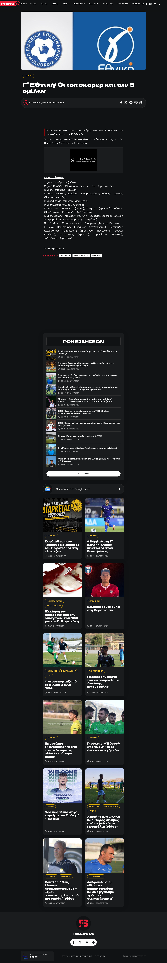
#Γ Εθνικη (65, 255)
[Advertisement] (87, 118)
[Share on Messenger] (130, 103)
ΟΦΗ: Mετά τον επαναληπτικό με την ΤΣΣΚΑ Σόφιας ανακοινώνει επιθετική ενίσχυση (84, 412)
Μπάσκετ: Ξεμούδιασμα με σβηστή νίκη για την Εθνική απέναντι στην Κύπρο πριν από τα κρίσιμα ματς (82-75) (85, 400)
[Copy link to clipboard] (140, 103)
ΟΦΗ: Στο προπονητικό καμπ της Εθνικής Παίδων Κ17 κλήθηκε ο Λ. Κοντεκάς (89, 460)
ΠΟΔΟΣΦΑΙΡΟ (79, 4)
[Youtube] (155, 4)
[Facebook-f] (146, 4)
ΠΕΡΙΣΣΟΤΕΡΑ (83, 474)
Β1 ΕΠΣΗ (55, 4)
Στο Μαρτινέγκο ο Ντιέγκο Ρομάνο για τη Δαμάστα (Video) (87, 448)
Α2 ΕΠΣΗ (44, 4)
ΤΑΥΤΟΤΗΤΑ (100, 956)
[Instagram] (151, 4)
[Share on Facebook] (121, 103)
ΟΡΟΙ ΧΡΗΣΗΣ (87, 956)
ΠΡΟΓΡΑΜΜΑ (122, 4)
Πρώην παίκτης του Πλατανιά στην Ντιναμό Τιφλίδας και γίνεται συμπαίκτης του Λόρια (86, 364)
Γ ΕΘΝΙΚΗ (23, 4)
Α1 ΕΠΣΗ (33, 4)
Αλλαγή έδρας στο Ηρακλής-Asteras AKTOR (80, 436)
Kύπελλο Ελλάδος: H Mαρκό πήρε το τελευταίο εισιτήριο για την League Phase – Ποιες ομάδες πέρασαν (88, 388)
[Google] (159, 4)
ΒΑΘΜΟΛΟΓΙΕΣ (138, 4)
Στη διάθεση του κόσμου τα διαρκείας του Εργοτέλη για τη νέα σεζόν (87, 352)
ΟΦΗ (13, 4)
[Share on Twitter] (125, 103)
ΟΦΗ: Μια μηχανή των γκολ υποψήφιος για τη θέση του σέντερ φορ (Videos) (89, 424)
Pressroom (34, 103)
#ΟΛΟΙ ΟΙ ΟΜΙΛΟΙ (81, 255)
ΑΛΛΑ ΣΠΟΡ (94, 4)
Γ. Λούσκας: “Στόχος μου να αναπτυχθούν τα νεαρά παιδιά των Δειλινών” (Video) (87, 376)
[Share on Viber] (136, 103)
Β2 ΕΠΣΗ (66, 4)
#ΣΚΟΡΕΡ (96, 255)
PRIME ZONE (108, 4)
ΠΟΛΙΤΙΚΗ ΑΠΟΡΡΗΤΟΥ (71, 956)
